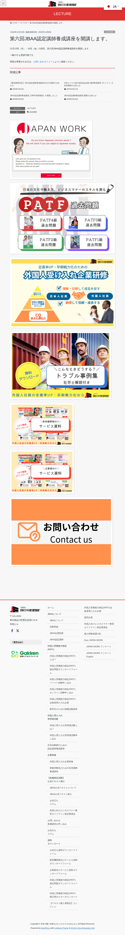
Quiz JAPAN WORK (93, 640)
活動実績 (54, 627)
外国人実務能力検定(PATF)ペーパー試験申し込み (63, 681)
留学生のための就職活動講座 (63, 709)
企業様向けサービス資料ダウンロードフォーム (63, 872)
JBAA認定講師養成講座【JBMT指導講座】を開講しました (34, 95)
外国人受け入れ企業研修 (61, 761)
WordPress (45, 928)
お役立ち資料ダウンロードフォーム (63, 852)
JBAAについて (56, 620)
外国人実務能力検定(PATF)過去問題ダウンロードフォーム (63, 669)
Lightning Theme (61, 928)
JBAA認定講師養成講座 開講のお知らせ (80, 95)
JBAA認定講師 (56, 639)
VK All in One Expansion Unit (83, 928)
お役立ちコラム (54, 802)
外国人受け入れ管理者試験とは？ (63, 727)
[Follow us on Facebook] (12, 630)
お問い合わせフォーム (44, 61)
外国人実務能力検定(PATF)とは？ (63, 658)
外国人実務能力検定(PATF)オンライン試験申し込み (63, 691)
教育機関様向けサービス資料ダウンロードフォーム (63, 862)
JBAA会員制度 (56, 633)
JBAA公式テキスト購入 (61, 794)
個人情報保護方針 (92, 634)
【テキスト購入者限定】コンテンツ (63, 905)
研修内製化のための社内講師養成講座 (63, 770)
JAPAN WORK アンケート (98, 646)
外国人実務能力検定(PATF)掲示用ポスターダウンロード (63, 895)
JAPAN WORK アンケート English (98, 655)
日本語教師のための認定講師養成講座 (57, 747)
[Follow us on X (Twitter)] (17, 630)
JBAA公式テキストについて (63, 787)
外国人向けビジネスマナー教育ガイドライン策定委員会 (63, 812)
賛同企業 (88, 617)
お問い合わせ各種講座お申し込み (57, 822)
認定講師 (33, 112)
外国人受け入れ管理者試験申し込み (63, 737)
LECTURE (109, 32)
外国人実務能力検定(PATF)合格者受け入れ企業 (63, 701)
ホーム (51, 607)
